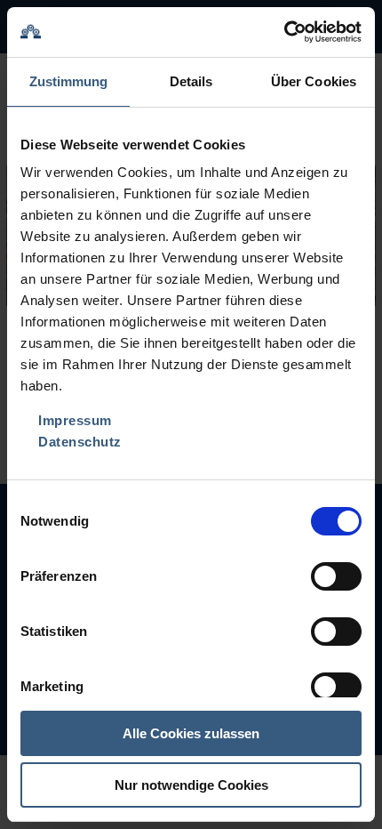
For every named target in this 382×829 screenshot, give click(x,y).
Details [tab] (191, 81)
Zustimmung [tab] (68, 81)
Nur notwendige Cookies (191, 785)
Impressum (75, 420)
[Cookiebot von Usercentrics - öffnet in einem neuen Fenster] (284, 32)
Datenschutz (80, 441)
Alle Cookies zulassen (191, 733)
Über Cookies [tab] (313, 81)
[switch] (336, 576)
